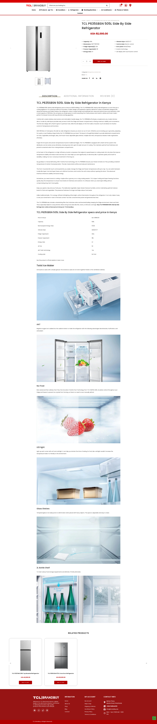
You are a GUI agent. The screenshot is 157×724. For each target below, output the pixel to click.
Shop (88, 20)
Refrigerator (74, 10)
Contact (80, 13)
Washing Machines (90, 10)
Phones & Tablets (122, 10)
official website (51, 260)
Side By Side (97, 72)
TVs (51, 10)
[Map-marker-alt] (47, 710)
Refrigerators (91, 72)
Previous (10, 48)
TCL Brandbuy (69, 207)
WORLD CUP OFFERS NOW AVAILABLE (78, 1)
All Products (43, 10)
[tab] (49, 96)
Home (34, 10)
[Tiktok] (42, 710)
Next (76, 48)
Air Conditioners (106, 10)
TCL (86, 74)
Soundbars (61, 10)
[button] (25, 682)
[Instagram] (38, 710)
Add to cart (102, 61)
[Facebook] (34, 710)
